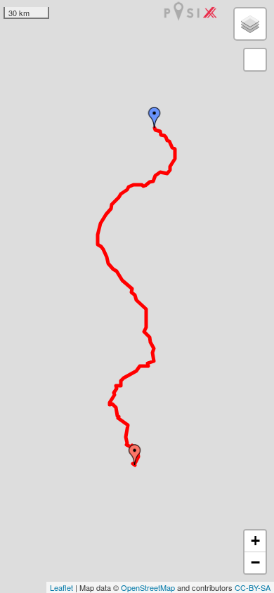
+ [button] (255, 540)
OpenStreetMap (148, 587)
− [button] (255, 562)
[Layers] (250, 23)
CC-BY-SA (252, 587)
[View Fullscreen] (255, 59)
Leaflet (61, 587)
